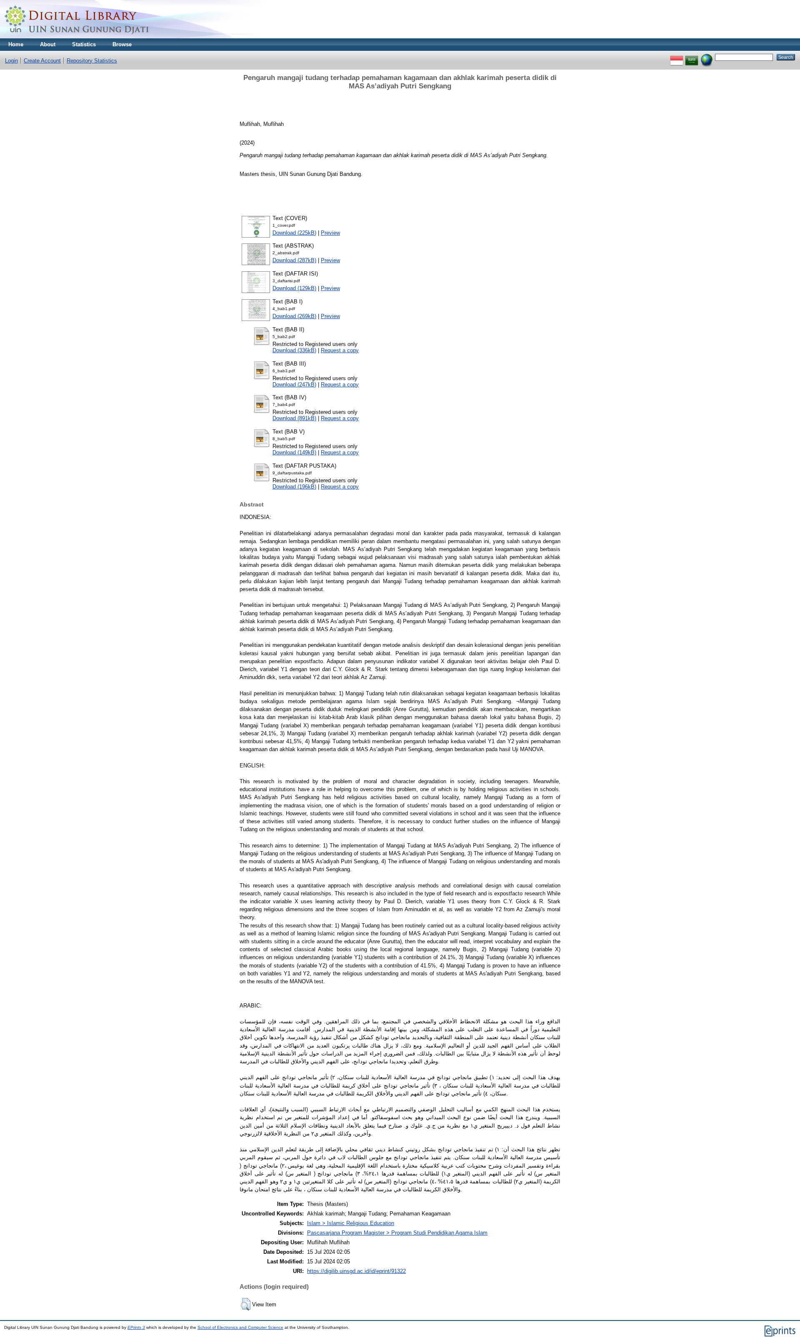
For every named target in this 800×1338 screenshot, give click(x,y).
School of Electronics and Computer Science (240, 1327)
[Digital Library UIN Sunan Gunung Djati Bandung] (77, 36)
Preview (330, 233)
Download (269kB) (294, 316)
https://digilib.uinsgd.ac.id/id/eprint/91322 (356, 1271)
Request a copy (340, 350)
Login (11, 61)
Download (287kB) (294, 260)
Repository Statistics (92, 61)
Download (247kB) (294, 384)
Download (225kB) (294, 233)
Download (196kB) (294, 487)
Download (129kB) (294, 288)
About (47, 44)
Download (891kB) (294, 418)
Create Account (42, 61)
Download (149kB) (294, 452)
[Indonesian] (676, 57)
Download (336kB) (294, 350)
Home (15, 44)
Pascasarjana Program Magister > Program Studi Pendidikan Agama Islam (397, 1233)
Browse (122, 44)
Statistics (84, 44)
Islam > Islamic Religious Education (350, 1223)
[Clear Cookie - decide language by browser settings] (706, 57)
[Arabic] (691, 57)
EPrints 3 (136, 1327)
